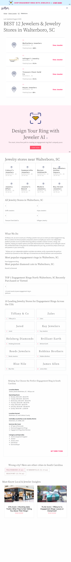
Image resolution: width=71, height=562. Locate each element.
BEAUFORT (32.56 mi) (15, 473)
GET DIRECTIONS (57, 451)
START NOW (35, 147)
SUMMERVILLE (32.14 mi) (37, 470)
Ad (69, 151)
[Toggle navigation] (67, 8)
